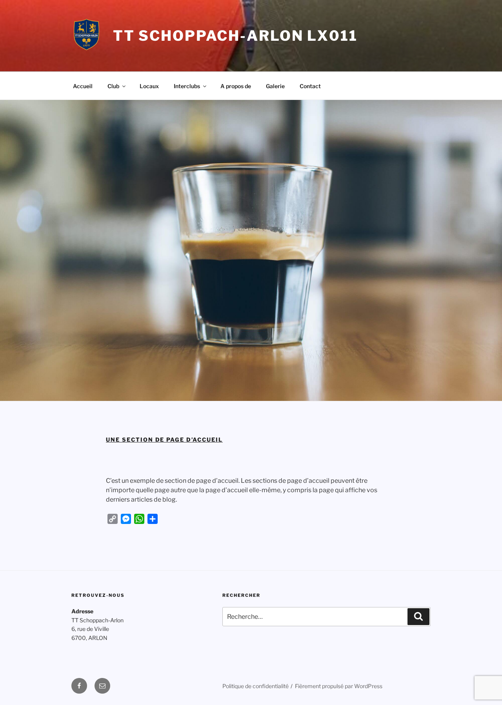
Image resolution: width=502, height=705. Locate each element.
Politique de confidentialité (255, 686)
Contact (310, 86)
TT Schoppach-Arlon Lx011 (235, 35)
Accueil (83, 86)
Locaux (149, 86)
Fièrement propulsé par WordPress (338, 686)
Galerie (275, 86)
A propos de (235, 86)
